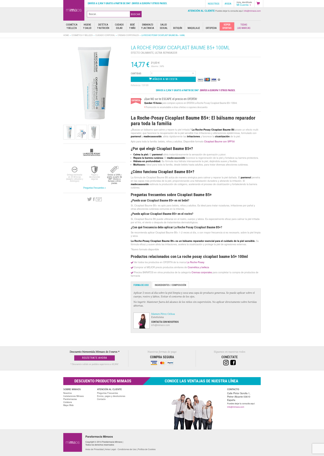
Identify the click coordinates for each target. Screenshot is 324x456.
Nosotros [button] (213, 3)
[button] (259, 3)
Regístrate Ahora (94, 357)
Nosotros (67, 393)
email (99, 199)
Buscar (135, 14)
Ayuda (228, 3)
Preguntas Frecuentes (107, 393)
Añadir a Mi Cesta (165, 79)
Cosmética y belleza (82, 35)
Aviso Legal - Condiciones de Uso (120, 449)
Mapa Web (68, 405)
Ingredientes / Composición (170, 285)
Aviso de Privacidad (94, 449)
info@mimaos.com (252, 10)
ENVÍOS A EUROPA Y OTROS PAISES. (218, 90)
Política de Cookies (147, 449)
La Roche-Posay (195, 262)
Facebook (94, 199)
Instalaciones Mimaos (73, 396)
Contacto (101, 399)
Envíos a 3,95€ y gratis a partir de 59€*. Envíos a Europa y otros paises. (127, 3)
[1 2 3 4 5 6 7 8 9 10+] (173, 73)
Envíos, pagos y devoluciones (111, 396)
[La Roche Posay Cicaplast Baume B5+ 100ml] (73, 9)
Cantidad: (136, 73)
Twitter (89, 199)
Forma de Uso (141, 285)
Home (66, 35)
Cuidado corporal (105, 35)
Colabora (67, 402)
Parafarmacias (70, 399)
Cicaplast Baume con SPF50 (219, 141)
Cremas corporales (128, 35)
